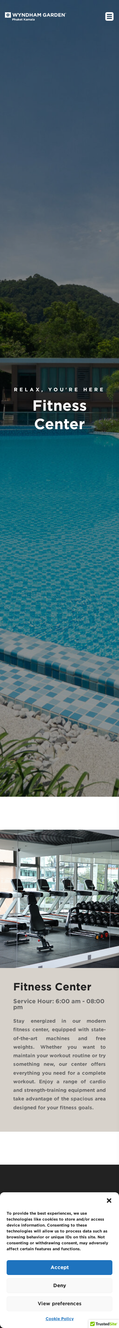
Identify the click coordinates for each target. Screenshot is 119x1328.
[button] (109, 1200)
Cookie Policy (60, 1318)
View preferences (60, 1303)
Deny (59, 1285)
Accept (60, 1267)
